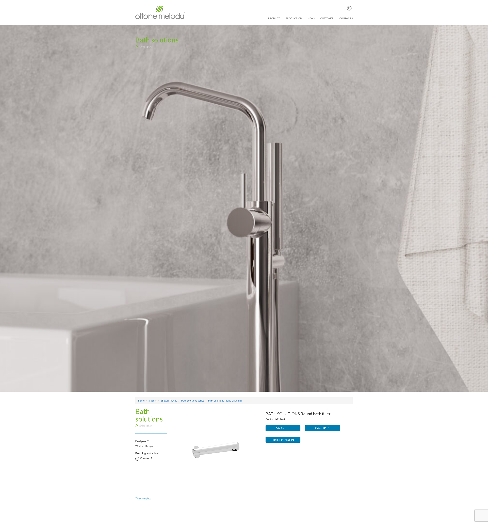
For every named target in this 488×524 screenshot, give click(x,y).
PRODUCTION (294, 18)
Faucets (152, 400)
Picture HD (321, 428)
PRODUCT (274, 18)
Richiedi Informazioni (283, 439)
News (311, 18)
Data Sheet (281, 428)
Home (141, 400)
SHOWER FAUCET (169, 400)
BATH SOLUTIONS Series (192, 400)
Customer (327, 18)
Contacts (346, 18)
